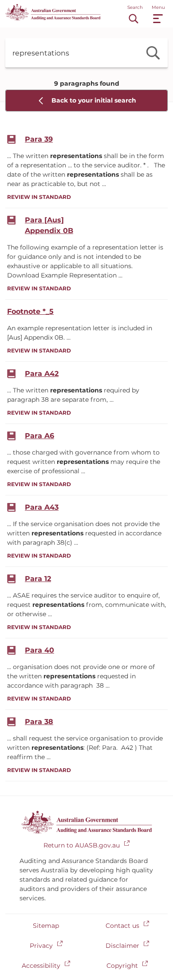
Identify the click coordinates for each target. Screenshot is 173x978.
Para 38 (39, 721)
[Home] (53, 18)
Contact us (122, 926)
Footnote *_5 (30, 311)
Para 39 (39, 139)
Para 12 (38, 578)
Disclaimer (122, 946)
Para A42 (42, 373)
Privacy (41, 946)
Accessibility (41, 966)
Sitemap (46, 926)
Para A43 (42, 507)
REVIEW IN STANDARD (39, 197)
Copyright (122, 966)
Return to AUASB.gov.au (81, 845)
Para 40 (39, 650)
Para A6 (39, 436)
